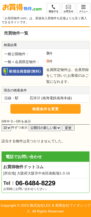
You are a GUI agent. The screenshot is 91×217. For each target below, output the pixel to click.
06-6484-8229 (35, 183)
